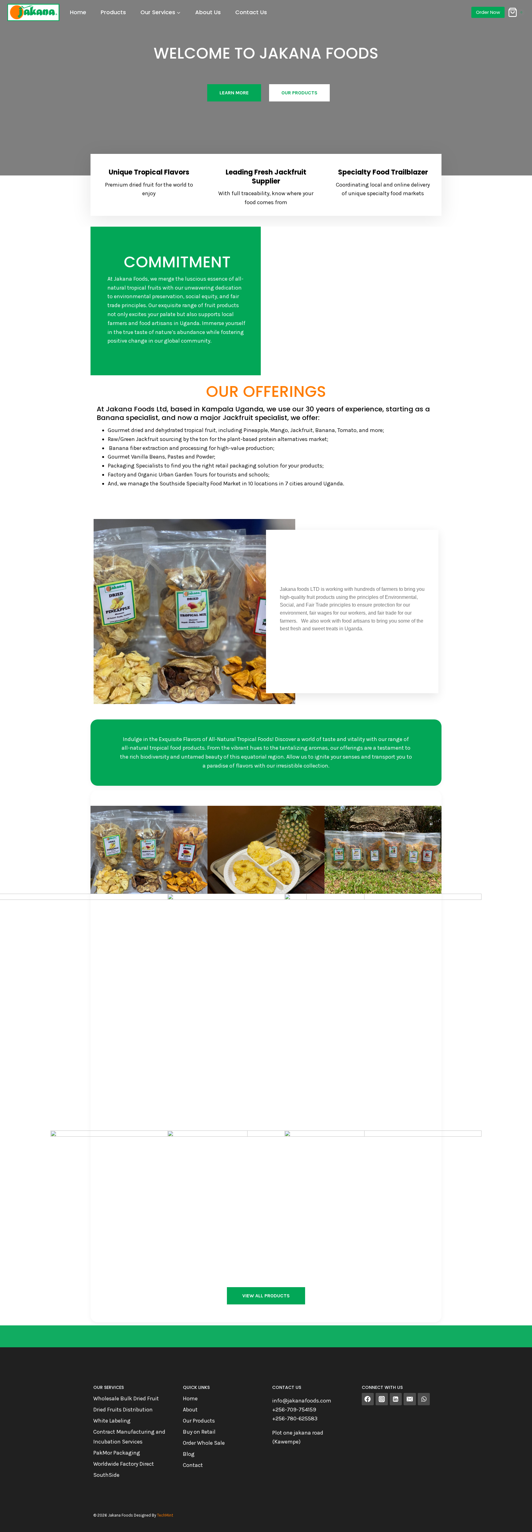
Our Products (199, 1420)
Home (78, 12)
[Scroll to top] (518, 1521)
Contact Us (251, 12)
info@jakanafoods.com (301, 1400)
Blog (189, 1454)
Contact (193, 1465)
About (190, 1409)
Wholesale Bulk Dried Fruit (126, 1398)
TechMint (165, 1515)
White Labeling (112, 1420)
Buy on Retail (199, 1431)
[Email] (410, 1399)
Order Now (488, 12)
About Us (208, 12)
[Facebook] (368, 1399)
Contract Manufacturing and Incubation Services (129, 1436)
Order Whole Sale (204, 1442)
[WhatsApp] (424, 1399)
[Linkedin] (396, 1399)
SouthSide (106, 1475)
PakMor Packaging (116, 1452)
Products (113, 12)
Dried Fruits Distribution (123, 1409)
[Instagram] (382, 1399)
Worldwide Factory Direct (123, 1463)
